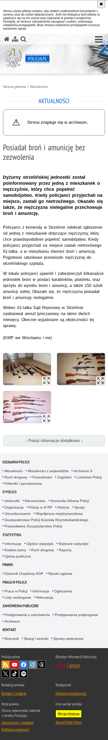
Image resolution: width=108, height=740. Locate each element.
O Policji (10, 492)
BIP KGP (74, 665)
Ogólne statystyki (39, 544)
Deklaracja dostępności (71, 693)
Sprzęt (79, 507)
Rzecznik (12, 639)
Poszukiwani (42, 477)
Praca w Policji (15, 582)
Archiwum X (83, 471)
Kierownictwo (35, 501)
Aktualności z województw (48, 471)
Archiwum (12, 621)
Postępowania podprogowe (76, 615)
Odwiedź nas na (15, 665)
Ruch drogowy (16, 477)
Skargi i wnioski (36, 639)
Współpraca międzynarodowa (59, 514)
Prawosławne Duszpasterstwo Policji (33, 526)
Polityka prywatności (15, 729)
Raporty (65, 550)
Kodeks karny (15, 550)
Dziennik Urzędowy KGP (24, 574)
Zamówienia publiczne (21, 605)
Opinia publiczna (18, 556)
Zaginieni (64, 477)
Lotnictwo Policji (89, 477)
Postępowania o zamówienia (27, 615)
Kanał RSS (6, 665)
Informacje (13, 544)
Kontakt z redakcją (14, 693)
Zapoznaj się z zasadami (18, 722)
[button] (99, 39)
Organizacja (14, 507)
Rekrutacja (44, 597)
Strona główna (14, 87)
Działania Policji (16, 462)
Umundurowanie (18, 514)
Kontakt (9, 629)
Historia (63, 507)
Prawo (8, 564)
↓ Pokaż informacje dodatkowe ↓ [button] (54, 441)
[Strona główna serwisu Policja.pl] (7, 39)
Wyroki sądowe (60, 574)
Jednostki (12, 501)
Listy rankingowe (18, 597)
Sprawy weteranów (68, 639)
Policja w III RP (40, 507)
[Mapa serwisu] (15, 39)
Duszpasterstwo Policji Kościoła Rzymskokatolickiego (46, 520)
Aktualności (39, 87)
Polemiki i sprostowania (23, 483)
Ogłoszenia (63, 591)
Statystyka (12, 534)
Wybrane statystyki (73, 544)
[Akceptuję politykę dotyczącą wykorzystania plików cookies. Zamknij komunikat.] (101, 4)
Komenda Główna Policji (69, 501)
